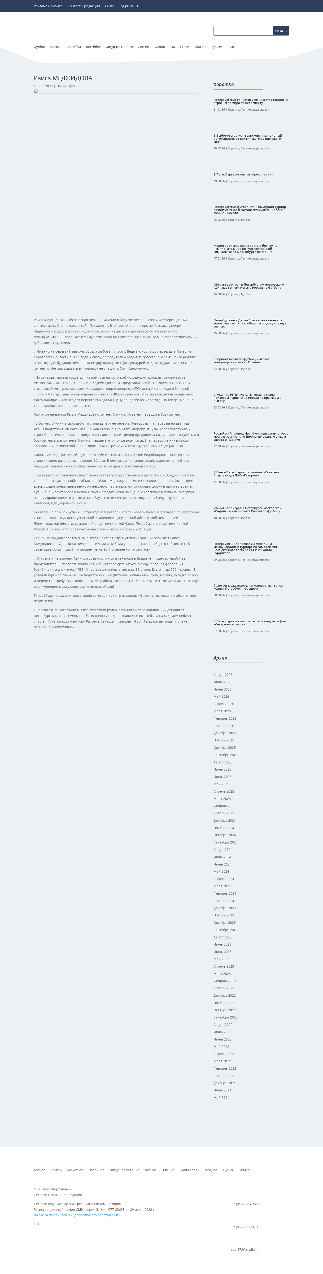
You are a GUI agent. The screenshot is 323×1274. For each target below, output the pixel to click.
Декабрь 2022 (225, 995)
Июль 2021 (222, 1090)
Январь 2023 (224, 988)
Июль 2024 (222, 857)
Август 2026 (223, 674)
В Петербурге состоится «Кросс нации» (243, 174)
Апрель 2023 (224, 966)
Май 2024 (221, 871)
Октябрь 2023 (225, 922)
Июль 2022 (222, 1032)
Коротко (233, 110)
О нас (109, 6)
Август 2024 (223, 849)
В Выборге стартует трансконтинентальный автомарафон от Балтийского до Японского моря (248, 138)
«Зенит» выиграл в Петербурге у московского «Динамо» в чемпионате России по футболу (249, 286)
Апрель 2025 (224, 791)
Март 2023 (222, 973)
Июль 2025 (222, 769)
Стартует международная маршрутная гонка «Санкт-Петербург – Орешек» (248, 587)
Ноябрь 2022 (224, 1002)
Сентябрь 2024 (226, 842)
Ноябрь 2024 (224, 827)
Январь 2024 (224, 900)
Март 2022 (222, 1061)
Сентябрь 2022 (226, 1017)
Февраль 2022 (225, 1068)
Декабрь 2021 (225, 1083)
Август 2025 (223, 762)
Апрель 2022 (224, 1053)
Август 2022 (223, 1024)
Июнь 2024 (222, 864)
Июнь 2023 (222, 951)
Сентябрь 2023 (226, 930)
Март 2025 (222, 798)
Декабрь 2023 (225, 908)
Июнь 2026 (222, 689)
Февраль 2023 (225, 980)
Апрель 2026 (224, 703)
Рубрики (126, 6)
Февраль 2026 (225, 718)
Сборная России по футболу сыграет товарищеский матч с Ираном (242, 360)
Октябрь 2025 (225, 747)
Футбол (245, 220)
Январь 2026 (224, 725)
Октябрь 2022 (225, 1010)
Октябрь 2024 (225, 835)
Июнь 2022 (222, 1039)
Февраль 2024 (225, 893)
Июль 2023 (222, 944)
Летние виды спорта (254, 110)
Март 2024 (222, 886)
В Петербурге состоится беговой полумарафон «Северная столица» (250, 622)
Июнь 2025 (222, 776)
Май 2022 (221, 1046)
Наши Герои (66, 86)
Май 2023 (221, 959)
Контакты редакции (84, 6)
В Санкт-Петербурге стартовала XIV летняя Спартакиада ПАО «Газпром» (246, 473)
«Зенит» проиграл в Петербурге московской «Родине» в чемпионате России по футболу (248, 509)
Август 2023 (223, 937)
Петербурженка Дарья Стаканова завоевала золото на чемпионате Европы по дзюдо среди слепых (250, 323)
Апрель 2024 (224, 878)
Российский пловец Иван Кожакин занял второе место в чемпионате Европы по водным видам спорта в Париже (251, 436)
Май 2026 (221, 696)
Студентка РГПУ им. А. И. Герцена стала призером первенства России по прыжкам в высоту (247, 397)
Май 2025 (221, 784)
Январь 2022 (224, 1075)
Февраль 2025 (225, 805)
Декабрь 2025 (225, 733)
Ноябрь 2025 (224, 740)
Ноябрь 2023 (224, 915)
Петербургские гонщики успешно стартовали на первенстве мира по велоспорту (251, 101)
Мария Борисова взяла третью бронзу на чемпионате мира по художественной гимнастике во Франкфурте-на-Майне (245, 248)
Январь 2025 (224, 813)
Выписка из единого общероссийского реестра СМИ (77, 1215)
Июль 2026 (222, 682)
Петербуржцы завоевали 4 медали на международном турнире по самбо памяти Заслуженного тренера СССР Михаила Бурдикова (246, 548)
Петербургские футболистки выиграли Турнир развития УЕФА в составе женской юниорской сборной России (250, 210)
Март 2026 (222, 711)
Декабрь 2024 (225, 820)
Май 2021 (221, 1097)
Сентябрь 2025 (226, 755)
